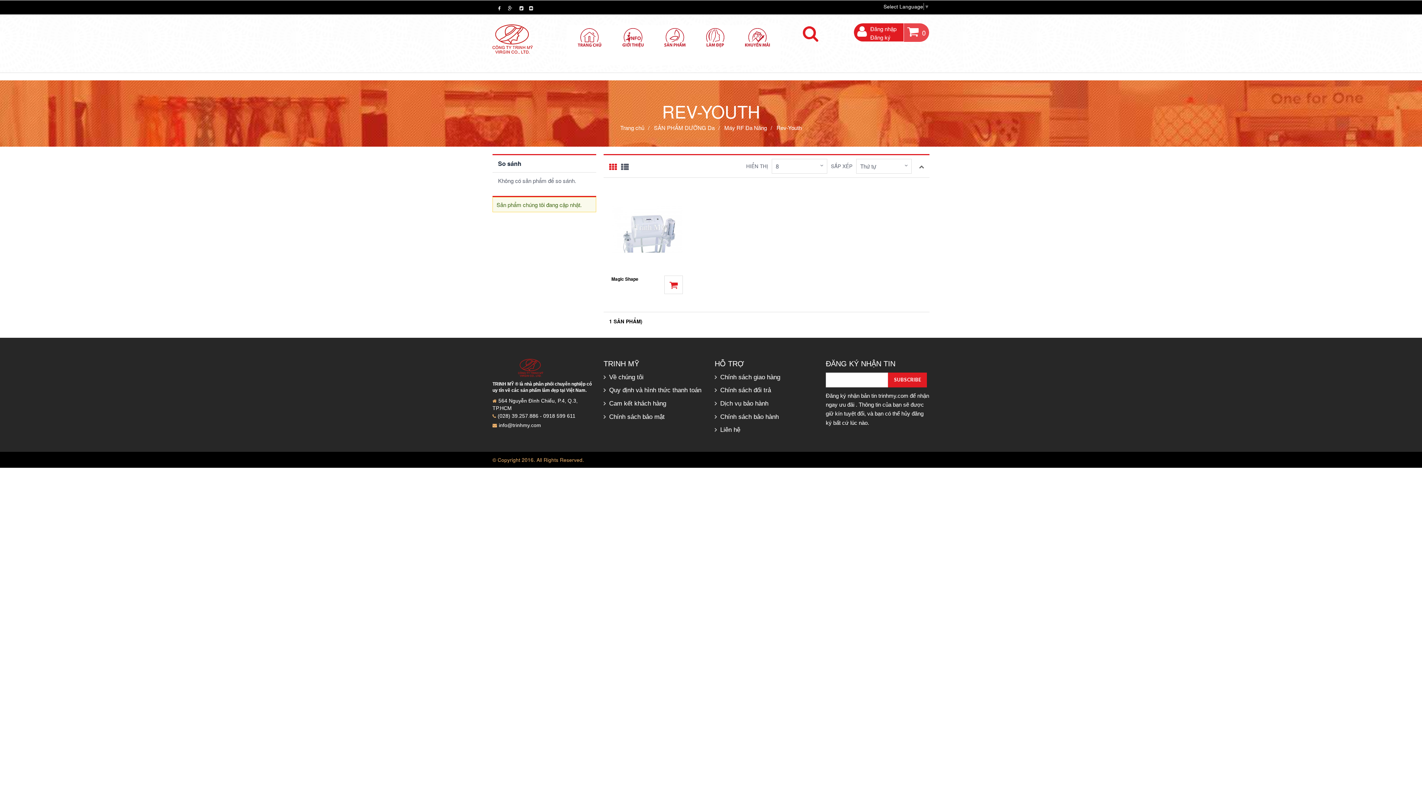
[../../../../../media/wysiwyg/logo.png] (513, 38)
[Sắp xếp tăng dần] (921, 165)
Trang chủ (632, 127)
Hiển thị (757, 166)
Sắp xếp (841, 166)
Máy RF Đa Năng (746, 127)
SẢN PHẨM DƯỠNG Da (684, 127)
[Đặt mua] (673, 285)
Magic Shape (624, 279)
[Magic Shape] (647, 229)
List (625, 167)
